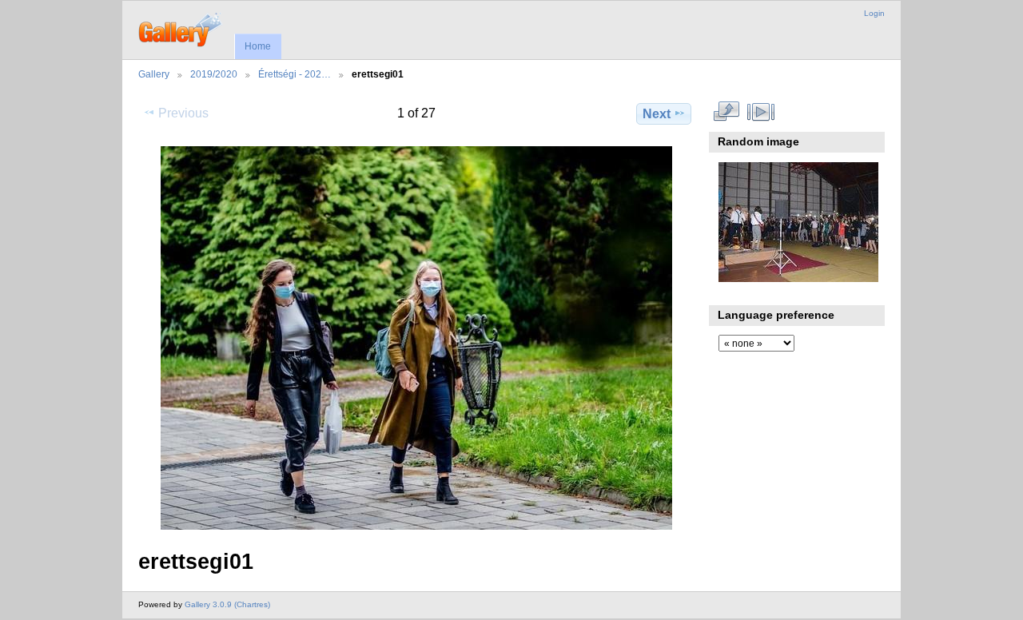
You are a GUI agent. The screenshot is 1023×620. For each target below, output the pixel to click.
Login (874, 13)
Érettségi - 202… (294, 74)
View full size (727, 112)
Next (657, 114)
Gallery (153, 74)
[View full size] (416, 338)
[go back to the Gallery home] (181, 28)
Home (258, 46)
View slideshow (761, 112)
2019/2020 (213, 74)
